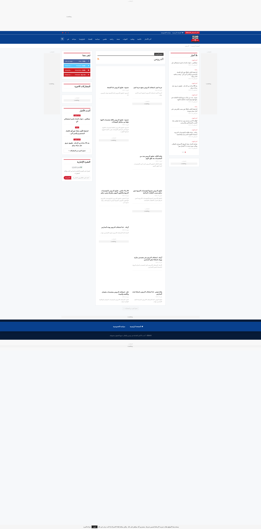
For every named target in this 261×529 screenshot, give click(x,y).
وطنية (132, 39)
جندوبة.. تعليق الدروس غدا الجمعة (118, 87)
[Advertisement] (133, 16)
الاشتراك (67, 177)
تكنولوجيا (82, 39)
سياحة (74, 39)
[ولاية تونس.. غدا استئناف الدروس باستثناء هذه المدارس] (147, 281)
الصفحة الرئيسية (176, 32)
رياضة (112, 39)
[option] (184, 105)
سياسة (97, 39)
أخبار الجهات (77, 115)
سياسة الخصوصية (166, 32)
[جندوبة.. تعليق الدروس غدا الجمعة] (114, 76)
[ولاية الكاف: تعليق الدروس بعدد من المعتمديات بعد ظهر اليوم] (147, 145)
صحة (118, 39)
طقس (105, 39)
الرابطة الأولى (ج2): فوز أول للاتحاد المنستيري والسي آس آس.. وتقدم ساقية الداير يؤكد (185, 74)
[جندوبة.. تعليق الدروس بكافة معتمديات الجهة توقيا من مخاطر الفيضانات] (114, 108)
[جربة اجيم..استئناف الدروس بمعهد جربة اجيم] (147, 76)
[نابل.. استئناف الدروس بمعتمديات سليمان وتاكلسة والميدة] (114, 281)
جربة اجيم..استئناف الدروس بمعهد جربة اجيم (148, 87)
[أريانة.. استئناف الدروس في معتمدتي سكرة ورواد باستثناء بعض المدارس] (147, 246)
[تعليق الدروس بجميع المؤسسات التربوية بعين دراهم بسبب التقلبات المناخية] (147, 179)
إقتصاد (90, 39)
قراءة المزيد (87, 527)
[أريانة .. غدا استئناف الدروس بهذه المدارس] (114, 216)
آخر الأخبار (148, 39)
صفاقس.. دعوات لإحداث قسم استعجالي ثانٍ (184, 63)
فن (68, 39)
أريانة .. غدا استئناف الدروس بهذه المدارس (115, 227)
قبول (94, 527)
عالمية (139, 39)
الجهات (125, 39)
